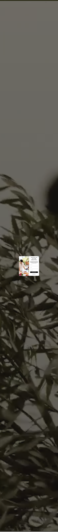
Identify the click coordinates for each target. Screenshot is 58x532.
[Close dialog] (38, 256)
